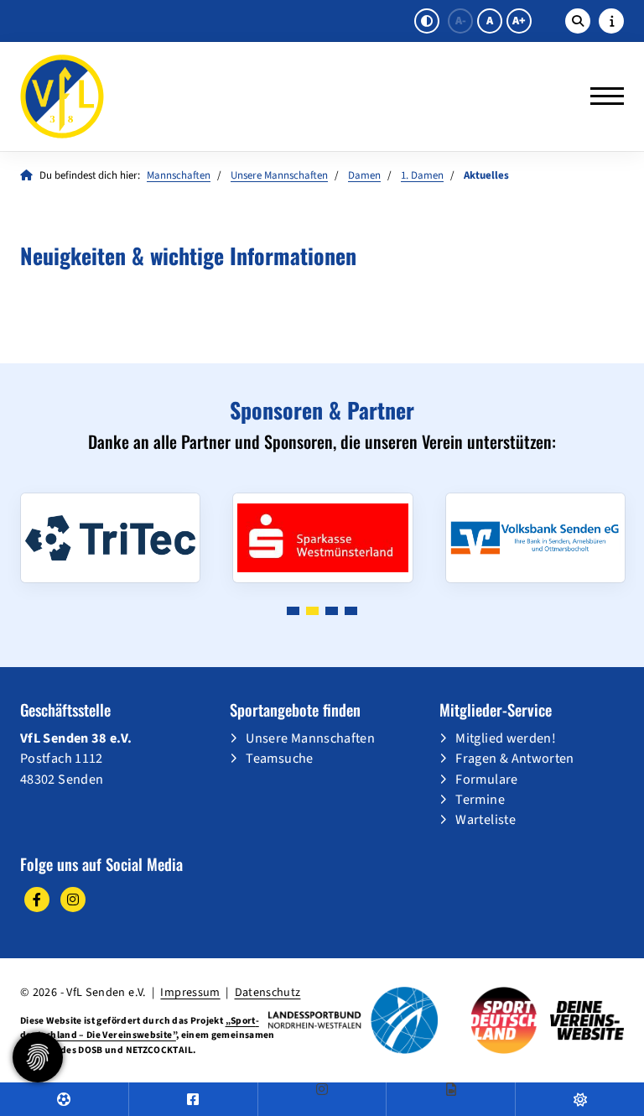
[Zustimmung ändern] (38, 1057)
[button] (293, 611)
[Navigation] (601, 96)
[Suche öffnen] (577, 21)
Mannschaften (178, 175)
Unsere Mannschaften (279, 175)
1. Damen (422, 175)
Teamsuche (279, 758)
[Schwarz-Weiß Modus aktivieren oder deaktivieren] (426, 21)
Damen (364, 175)
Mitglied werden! (505, 738)
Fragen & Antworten (514, 758)
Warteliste (485, 819)
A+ (519, 21)
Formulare (486, 779)
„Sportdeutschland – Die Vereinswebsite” (139, 1028)
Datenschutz (268, 992)
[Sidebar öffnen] (611, 21)
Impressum (190, 992)
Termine (480, 799)
